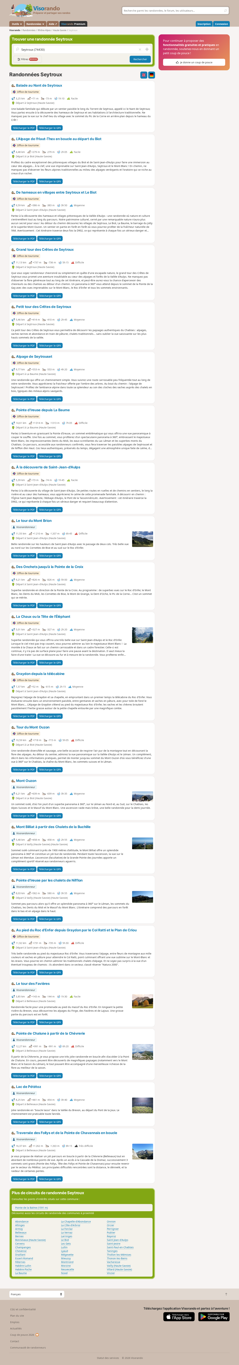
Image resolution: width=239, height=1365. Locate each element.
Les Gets (66, 1243)
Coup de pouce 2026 (22, 1334)
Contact (14, 1341)
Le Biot (65, 1240)
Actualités (16, 1328)
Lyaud (64, 1251)
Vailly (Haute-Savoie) (119, 1265)
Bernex (19, 1236)
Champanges (23, 1247)
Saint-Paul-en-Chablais (120, 1247)
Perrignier (113, 1228)
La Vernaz (66, 1232)
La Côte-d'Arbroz (70, 1225)
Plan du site (17, 1315)
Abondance (22, 1221)
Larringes (66, 1236)
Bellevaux (20, 1232)
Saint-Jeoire (113, 1243)
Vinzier (111, 1273)
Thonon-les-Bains (117, 1258)
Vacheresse (113, 1262)
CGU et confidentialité (23, 1309)
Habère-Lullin (23, 1265)
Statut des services (108, 1358)
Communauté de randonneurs (28, 1347)
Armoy (19, 1228)
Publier (111, 1232)
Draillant (20, 1254)
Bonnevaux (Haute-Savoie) (30, 1240)
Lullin (64, 1247)
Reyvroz (111, 1236)
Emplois (14, 1322)
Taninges (112, 1251)
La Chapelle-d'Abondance (76, 1221)
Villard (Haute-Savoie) (119, 1269)
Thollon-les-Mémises (119, 1254)
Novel (64, 1273)
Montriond (67, 1262)
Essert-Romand (24, 1258)
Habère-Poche (23, 1269)
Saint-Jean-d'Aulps (117, 1240)
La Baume (21, 1273)
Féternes (20, 1262)
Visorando (14, 30)
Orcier (110, 1225)
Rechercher (140, 59)
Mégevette (67, 1254)
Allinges (20, 1225)
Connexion (221, 24)
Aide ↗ (53, 24)
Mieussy (66, 1258)
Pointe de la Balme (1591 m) (31, 1207)
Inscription (204, 24)
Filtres (28, 59)
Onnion (111, 1221)
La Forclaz (67, 1228)
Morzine (66, 1265)
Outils (15, 24)
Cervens (20, 1243)
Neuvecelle (67, 1269)
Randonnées (34, 24)
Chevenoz (21, 1251)
